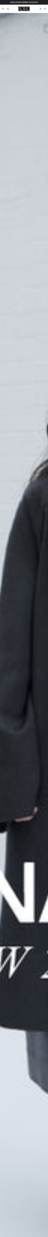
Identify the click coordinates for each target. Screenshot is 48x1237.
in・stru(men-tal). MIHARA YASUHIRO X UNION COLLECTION (24, 2)
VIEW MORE (35, 1215)
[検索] (8, 9)
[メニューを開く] (3, 9)
